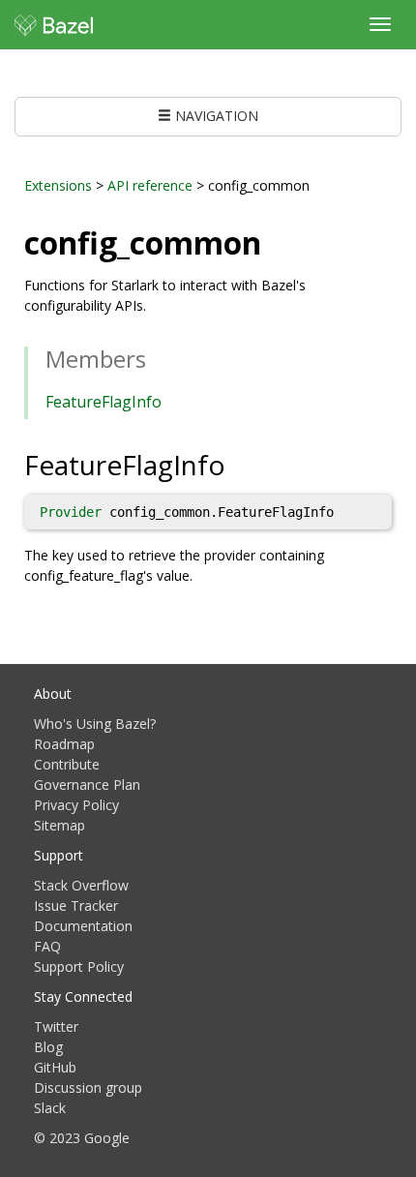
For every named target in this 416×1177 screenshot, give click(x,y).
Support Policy (79, 966)
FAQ (47, 946)
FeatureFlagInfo (103, 401)
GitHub (55, 1067)
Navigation (214, 115)
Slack (50, 1108)
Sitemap (59, 825)
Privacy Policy (76, 805)
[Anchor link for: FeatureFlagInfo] (239, 463)
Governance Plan (87, 784)
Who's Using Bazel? (95, 723)
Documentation (83, 926)
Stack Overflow (81, 885)
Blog (48, 1047)
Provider (71, 512)
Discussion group (88, 1087)
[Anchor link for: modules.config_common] (276, 241)
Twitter (56, 1026)
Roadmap (64, 744)
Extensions (58, 185)
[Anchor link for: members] (157, 358)
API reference (150, 185)
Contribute (67, 764)
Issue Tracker (76, 905)
